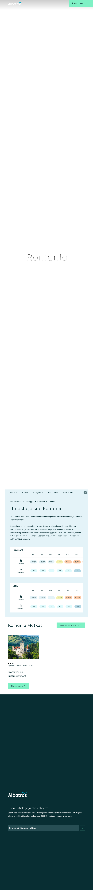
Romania (13, 492)
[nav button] (85, 492)
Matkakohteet (16, 501)
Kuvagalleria (38, 492)
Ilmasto (52, 501)
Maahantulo (68, 492)
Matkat (25, 492)
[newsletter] (82, 828)
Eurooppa (29, 501)
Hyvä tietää (53, 492)
